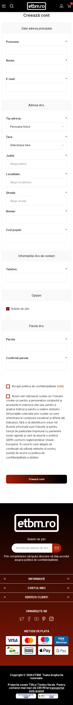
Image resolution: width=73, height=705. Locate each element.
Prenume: (12, 42)
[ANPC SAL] (47, 697)
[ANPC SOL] (26, 697)
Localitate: (13, 174)
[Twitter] (22, 619)
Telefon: (12, 269)
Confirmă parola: (17, 358)
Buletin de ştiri (20, 309)
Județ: (10, 155)
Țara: (9, 137)
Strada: (11, 193)
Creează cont (36, 479)
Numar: (11, 211)
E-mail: (10, 79)
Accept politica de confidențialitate (34, 386)
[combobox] (36, 164)
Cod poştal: (14, 230)
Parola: (11, 339)
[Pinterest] (44, 619)
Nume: (10, 60)
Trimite (56, 548)
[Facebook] (29, 619)
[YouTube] (36, 619)
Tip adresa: (13, 118)
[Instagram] (51, 619)
